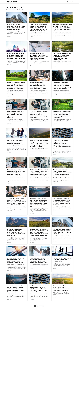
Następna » (42, 306)
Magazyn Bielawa (11, 1)
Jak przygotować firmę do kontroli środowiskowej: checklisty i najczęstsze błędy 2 (62, 259)
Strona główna (70, 1)
